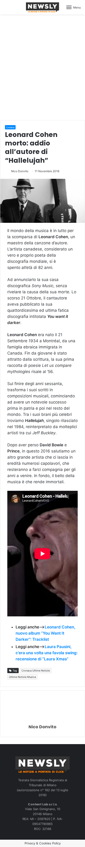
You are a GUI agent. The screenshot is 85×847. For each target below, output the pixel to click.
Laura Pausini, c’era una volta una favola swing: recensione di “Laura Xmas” (47, 652)
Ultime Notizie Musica (22, 677)
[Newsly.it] (42, 7)
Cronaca (10, 127)
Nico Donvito (19, 171)
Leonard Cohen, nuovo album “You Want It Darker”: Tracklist (45, 633)
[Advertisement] (42, 66)
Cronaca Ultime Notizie (35, 670)
